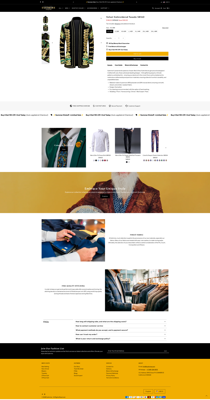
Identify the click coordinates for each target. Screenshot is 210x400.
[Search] (153, 8)
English (148, 391)
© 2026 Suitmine (47, 397)
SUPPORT (104, 8)
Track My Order (79, 369)
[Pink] (100, 160)
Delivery (109, 369)
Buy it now (137, 59)
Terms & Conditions (112, 378)
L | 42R (131, 31)
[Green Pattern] (162, 160)
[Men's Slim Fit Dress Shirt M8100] (100, 141)
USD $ (167, 2)
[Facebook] (40, 2)
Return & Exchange (131, 65)
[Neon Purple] (151, 160)
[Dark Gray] (103, 160)
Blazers (44, 371)
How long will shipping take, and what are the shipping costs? (101, 322)
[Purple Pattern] (164, 160)
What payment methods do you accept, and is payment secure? (102, 330)
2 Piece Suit (45, 375)
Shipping (117, 24)
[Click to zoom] (101, 18)
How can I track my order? (86, 334)
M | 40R (123, 31)
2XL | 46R (146, 31)
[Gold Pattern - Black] (155, 160)
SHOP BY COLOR (78, 8)
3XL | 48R (154, 31)
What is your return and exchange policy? (93, 339)
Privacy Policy (110, 375)
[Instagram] (42, 2)
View (64, 149)
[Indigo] (144, 160)
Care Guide (118, 65)
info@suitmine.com (149, 366)
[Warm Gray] (107, 160)
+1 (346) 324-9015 (152, 369)
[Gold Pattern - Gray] (166, 160)
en (161, 2)
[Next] (136, 2)
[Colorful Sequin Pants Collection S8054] (155, 141)
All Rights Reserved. (59, 397)
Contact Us (144, 65)
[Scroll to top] (206, 396)
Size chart (165, 28)
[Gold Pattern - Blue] (159, 160)
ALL (60, 8)
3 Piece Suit (45, 378)
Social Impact (78, 375)
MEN (66, 8)
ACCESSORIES (92, 8)
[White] (94, 160)
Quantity (109, 38)
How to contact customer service (89, 326)
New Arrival (45, 369)
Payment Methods (112, 373)
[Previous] (73, 2)
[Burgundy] (148, 160)
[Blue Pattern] (157, 160)
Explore (105, 196)
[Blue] (98, 160)
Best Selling (45, 366)
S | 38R (117, 31)
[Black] (96, 160)
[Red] (105, 160)
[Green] (146, 160)
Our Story (77, 366)
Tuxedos (44, 373)
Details (109, 65)
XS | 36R (109, 31)
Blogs (75, 373)
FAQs (75, 371)
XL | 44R (137, 31)
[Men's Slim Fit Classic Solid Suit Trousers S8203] (128, 141)
